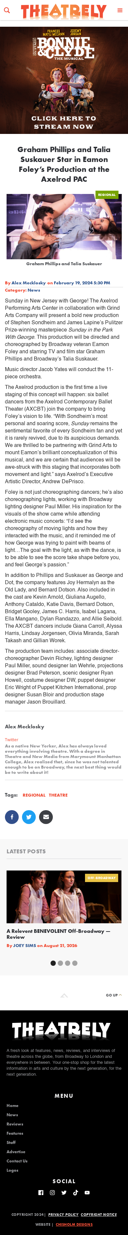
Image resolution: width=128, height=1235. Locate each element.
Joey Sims (24, 945)
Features (15, 1133)
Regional (107, 195)
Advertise (16, 1152)
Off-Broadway (102, 878)
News (34, 290)
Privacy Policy (63, 1214)
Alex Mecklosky (28, 282)
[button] (120, 10)
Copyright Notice (99, 1214)
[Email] (46, 817)
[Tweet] (29, 817)
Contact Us (17, 1161)
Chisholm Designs (74, 1224)
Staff (11, 1142)
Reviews (15, 1124)
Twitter (11, 740)
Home (12, 1105)
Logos (12, 1170)
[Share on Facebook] (12, 817)
